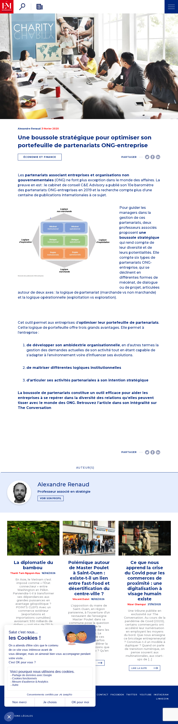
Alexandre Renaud (29, 128)
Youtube (146, 694)
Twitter (131, 694)
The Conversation (34, 408)
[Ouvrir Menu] (171, 6)
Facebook (117, 694)
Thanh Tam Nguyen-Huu (25, 573)
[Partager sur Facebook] (152, 157)
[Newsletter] (39, 6)
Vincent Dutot (81, 599)
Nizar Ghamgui (136, 604)
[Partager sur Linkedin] (158, 157)
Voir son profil (50, 498)
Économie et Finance (39, 157)
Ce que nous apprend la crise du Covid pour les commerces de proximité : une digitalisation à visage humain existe (145, 580)
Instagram (161, 694)
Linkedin (162, 698)
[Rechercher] (22, 6)
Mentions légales (20, 715)
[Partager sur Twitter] (147, 157)
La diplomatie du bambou (33, 565)
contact (102, 694)
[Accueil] (6, 6)
